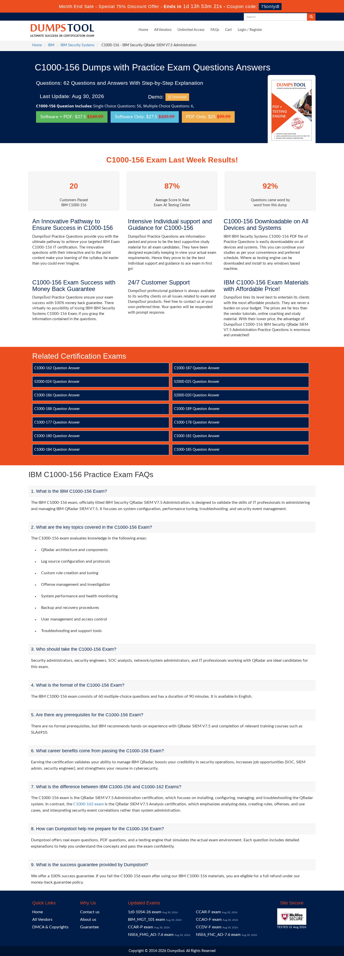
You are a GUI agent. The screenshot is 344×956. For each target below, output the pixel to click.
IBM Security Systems (77, 45)
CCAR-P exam (140, 927)
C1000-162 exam (88, 804)
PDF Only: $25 (208, 117)
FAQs (215, 30)
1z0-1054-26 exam (144, 912)
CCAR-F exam (208, 912)
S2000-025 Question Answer (196, 382)
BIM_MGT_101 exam (146, 920)
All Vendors (162, 30)
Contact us (89, 912)
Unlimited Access (191, 30)
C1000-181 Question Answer (197, 436)
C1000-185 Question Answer (197, 449)
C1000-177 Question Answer (57, 422)
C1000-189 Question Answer (197, 409)
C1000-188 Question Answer (57, 409)
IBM (51, 45)
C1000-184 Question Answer (57, 449)
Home (143, 30)
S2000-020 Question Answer (196, 395)
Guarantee (89, 927)
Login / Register (250, 30)
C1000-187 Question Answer (197, 368)
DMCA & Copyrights (50, 927)
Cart (228, 30)
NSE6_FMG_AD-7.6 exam (151, 935)
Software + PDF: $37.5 (71, 117)
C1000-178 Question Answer (197, 422)
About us (88, 920)
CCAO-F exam (209, 920)
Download (178, 97)
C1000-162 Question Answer (57, 368)
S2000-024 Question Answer (57, 382)
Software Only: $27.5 (145, 117)
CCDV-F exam (208, 927)
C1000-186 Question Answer (57, 395)
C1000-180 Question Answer (57, 436)
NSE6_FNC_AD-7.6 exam (218, 935)
